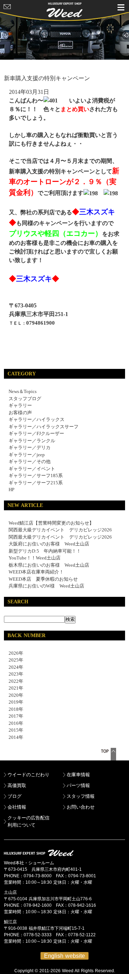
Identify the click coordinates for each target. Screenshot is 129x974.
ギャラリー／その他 (30, 461)
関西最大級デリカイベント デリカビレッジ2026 (60, 529)
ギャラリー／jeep (27, 454)
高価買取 (17, 785)
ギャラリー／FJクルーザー (36, 433)
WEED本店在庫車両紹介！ (36, 572)
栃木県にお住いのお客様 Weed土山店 (49, 565)
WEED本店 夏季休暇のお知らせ (43, 579)
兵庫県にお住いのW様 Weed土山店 (46, 586)
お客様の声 (20, 412)
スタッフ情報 (81, 796)
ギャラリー (20, 405)
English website (64, 956)
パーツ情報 (78, 785)
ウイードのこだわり (28, 774)
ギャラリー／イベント (32, 468)
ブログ (15, 796)
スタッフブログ (25, 398)
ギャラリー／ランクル (32, 440)
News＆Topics (23, 391)
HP (11, 489)
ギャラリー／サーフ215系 (36, 482)
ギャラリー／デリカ (30, 447)
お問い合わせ (81, 807)
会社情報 (17, 807)
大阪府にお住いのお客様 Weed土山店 (49, 544)
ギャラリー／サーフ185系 (36, 475)
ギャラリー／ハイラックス (36, 419)
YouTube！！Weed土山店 (35, 558)
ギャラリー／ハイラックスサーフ (43, 426)
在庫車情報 (78, 774)
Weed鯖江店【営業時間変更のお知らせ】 (51, 523)
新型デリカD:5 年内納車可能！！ (45, 551)
